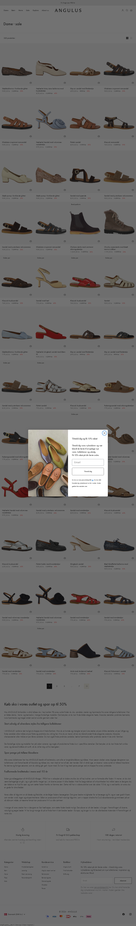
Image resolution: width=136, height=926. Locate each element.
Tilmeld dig (88, 471)
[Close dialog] (104, 433)
